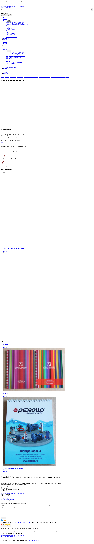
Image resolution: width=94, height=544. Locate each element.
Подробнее (5, 251)
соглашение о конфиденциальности (23, 522)
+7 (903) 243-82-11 (13, 11)
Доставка (5, 71)
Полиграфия (20, 77)
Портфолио (6, 68)
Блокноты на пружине (44, 77)
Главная (2, 77)
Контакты (5, 73)
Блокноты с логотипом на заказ (31, 77)
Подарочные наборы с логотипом (14, 62)
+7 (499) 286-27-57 (5, 11)
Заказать (2, 142)
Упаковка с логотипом (11, 66)
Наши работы (9, 58)
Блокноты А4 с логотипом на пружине (60, 77)
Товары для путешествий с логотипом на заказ (17, 54)
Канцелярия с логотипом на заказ (14, 57)
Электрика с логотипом (11, 67)
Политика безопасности (33, 540)
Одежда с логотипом (11, 59)
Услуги (5, 49)
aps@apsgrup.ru (11, 6)
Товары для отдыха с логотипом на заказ (15, 53)
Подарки (8, 61)
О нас (4, 48)
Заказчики (5, 69)
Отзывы (5, 72)
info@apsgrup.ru (4, 6)
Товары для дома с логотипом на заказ (15, 52)
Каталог (5, 51)
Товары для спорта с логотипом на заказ (15, 56)
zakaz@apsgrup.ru (20, 6)
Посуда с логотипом (11, 63)
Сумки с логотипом (10, 64)
